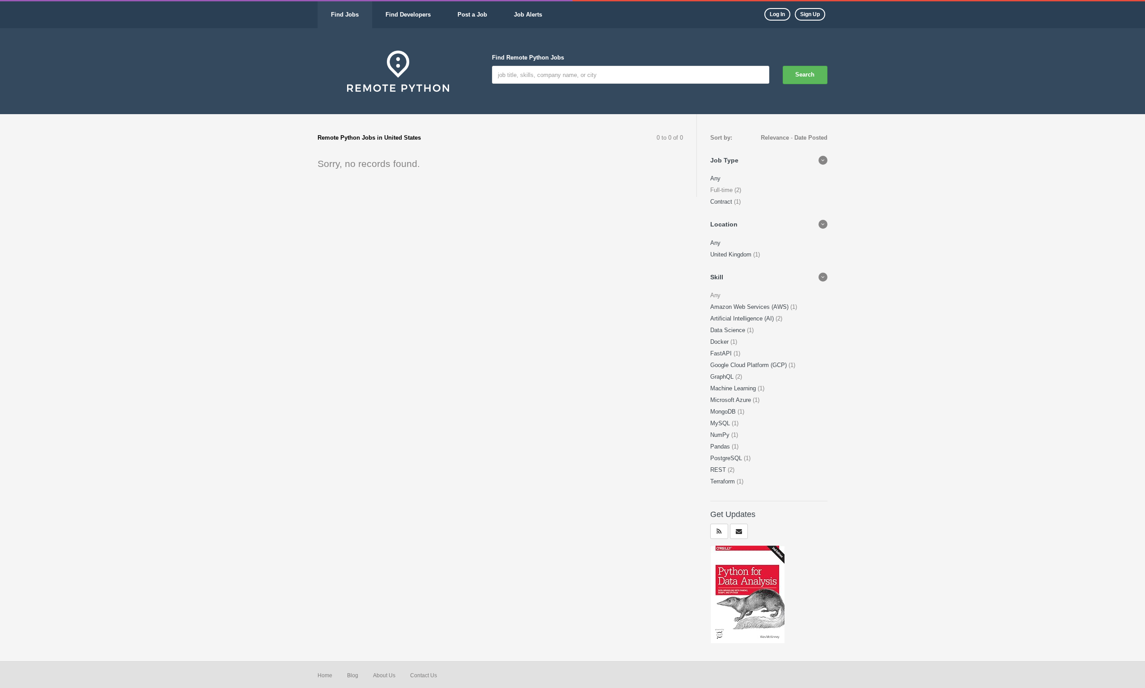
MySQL (721, 423)
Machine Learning (734, 388)
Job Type (724, 160)
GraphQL (722, 376)
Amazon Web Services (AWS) (750, 306)
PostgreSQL (727, 458)
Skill (716, 277)
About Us (384, 675)
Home (325, 675)
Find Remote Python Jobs (528, 57)
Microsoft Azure (731, 400)
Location (724, 224)
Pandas (721, 446)
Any (715, 178)
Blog (352, 675)
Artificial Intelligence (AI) (743, 318)
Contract (722, 201)
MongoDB (724, 411)
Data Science (728, 330)
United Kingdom (731, 254)
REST (719, 469)
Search (804, 74)
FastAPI (722, 353)
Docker (720, 341)
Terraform (723, 481)
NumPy (720, 435)
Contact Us (423, 675)
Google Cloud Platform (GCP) (749, 365)
